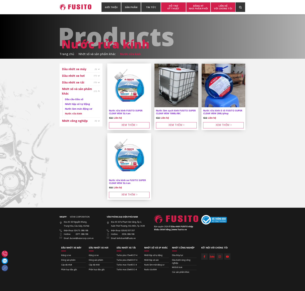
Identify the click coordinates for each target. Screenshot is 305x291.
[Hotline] (5, 254)
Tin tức (151, 7)
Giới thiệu (111, 7)
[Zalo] (5, 261)
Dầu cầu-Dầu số (74, 99)
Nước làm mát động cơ (78, 108)
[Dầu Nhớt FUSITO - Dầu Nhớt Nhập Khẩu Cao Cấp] (75, 7)
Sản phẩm (131, 7)
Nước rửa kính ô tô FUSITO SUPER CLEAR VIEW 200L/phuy (222, 112)
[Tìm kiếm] (240, 7)
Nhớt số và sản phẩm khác (97, 54)
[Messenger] (5, 268)
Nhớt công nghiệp (75, 121)
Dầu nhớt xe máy (74, 69)
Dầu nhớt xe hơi (73, 76)
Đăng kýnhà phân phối (198, 7)
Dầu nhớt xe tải (73, 82)
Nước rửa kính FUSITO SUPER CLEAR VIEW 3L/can (125, 112)
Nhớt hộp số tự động (77, 104)
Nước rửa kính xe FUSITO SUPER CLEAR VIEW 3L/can (127, 182)
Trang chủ (67, 54)
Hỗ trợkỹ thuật (173, 7)
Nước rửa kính (73, 113)
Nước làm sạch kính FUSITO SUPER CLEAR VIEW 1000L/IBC (176, 112)
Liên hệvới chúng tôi (223, 7)
